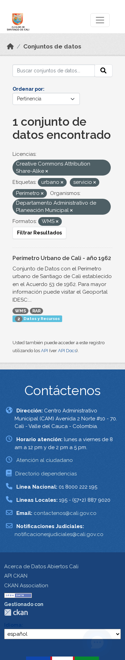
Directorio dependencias (46, 474)
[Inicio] (10, 46)
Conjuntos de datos (52, 46)
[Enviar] (103, 70)
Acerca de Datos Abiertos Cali (41, 566)
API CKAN (15, 576)
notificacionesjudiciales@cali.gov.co (59, 534)
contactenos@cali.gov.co (65, 513)
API (44, 350)
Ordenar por (27, 89)
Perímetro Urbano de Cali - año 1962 (61, 258)
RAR (36, 311)
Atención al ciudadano (44, 460)
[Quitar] (46, 171)
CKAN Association (26, 585)
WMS (20, 311)
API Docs (67, 350)
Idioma (13, 625)
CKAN (16, 612)
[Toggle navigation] (100, 20)
